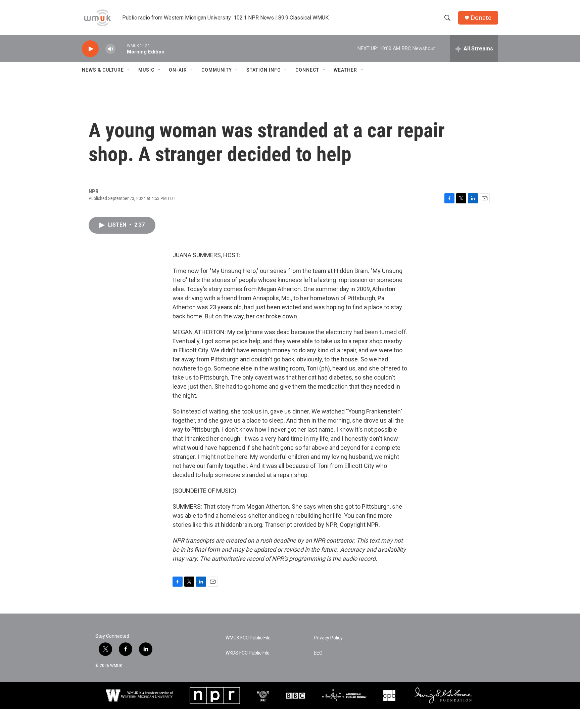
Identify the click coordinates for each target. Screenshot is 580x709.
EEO (318, 653)
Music (146, 70)
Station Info (263, 70)
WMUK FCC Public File (248, 637)
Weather (345, 70)
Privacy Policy (328, 637)
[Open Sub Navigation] (129, 70)
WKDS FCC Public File (248, 653)
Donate (481, 17)
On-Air (178, 70)
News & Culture (103, 70)
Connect (307, 70)
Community (216, 70)
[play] (90, 49)
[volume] (110, 48)
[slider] (121, 48)
